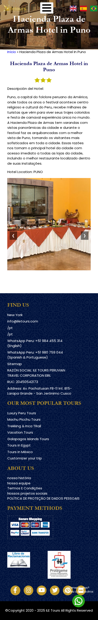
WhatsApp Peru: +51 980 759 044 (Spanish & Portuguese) (35, 355)
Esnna (52, 553)
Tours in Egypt (19, 445)
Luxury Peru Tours (21, 413)
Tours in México (20, 451)
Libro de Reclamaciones (27, 571)
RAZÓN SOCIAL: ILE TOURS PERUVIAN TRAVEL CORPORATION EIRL (36, 373)
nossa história (19, 478)
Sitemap (14, 363)
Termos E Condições (24, 488)
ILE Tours (53, 610)
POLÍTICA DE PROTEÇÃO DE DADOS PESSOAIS (43, 498)
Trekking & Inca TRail (24, 426)
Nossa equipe (19, 483)
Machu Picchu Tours (24, 419)
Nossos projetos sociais (27, 493)
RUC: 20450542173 (22, 381)
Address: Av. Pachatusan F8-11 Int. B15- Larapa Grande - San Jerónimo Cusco (39, 391)
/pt (10, 327)
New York (15, 314)
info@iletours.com (22, 321)
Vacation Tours (20, 432)
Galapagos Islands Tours (28, 439)
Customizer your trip (24, 458)
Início (11, 51)
